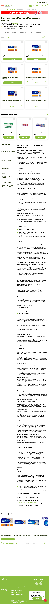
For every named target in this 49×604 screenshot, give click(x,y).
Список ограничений (6, 160)
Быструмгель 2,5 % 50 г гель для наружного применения (12, 51)
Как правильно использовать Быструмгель (8, 157)
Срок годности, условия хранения (6, 177)
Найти (30, 6)
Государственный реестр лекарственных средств (28, 502)
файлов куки (41, 596)
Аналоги (14, 32)
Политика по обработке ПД (15, 592)
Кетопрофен (15, 23)
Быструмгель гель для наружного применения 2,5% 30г (36, 97)
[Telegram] (40, 583)
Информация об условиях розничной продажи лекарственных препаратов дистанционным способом (19, 587)
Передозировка (4, 165)
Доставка (38, 32)
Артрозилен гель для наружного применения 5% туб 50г (8, 129)
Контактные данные (14, 596)
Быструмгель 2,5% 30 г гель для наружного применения (36, 51)
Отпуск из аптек (5, 180)
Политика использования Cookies (17, 594)
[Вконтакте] (36, 583)
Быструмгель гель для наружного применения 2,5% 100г (12, 97)
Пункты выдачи (13, 579)
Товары (7, 32)
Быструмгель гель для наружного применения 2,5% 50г (36, 74)
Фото (31, 32)
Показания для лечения (6, 154)
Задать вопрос (13, 584)
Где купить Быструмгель (7, 182)
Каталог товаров (34, 5)
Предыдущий (44, 114)
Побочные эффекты (5, 163)
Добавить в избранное (22, 42)
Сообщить (36, 82)
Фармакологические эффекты (8, 151)
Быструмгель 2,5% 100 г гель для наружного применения (12, 74)
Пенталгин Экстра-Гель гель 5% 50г (24, 129)
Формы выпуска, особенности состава (8, 148)
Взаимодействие (5, 168)
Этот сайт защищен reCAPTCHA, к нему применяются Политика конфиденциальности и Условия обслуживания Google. (19, 601)
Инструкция (23, 32)
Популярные (27, 38)
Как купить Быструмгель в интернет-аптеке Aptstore (7, 186)
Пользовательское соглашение (16, 590)
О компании (13, 598)
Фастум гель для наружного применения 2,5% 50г (40, 129)
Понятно (37, 598)
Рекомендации (4, 171)
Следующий (47, 114)
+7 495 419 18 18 (43, 2)
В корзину (12, 59)
